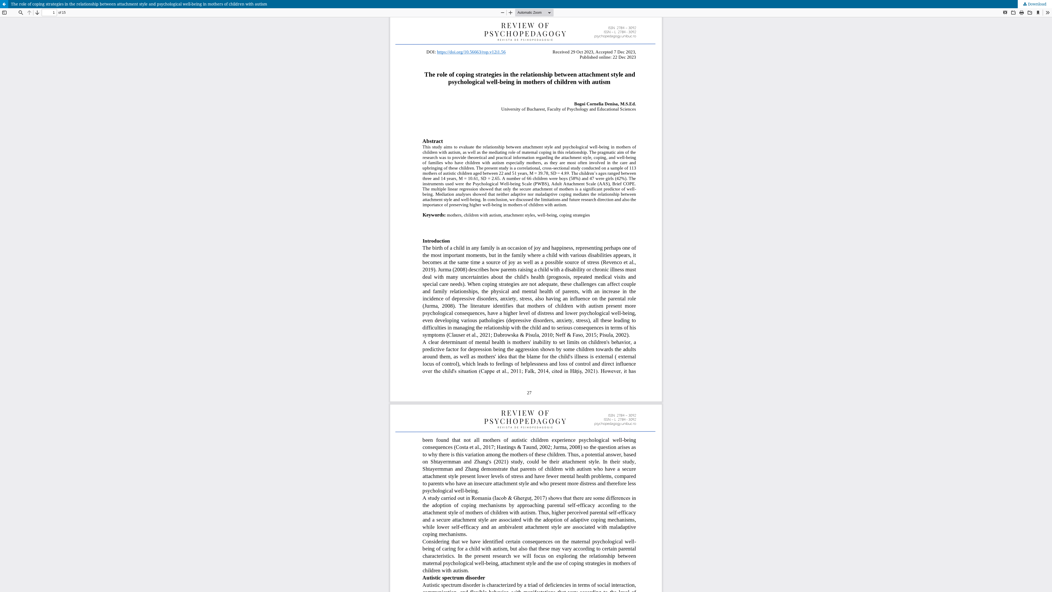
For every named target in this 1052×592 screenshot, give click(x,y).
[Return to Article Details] (4, 4)
